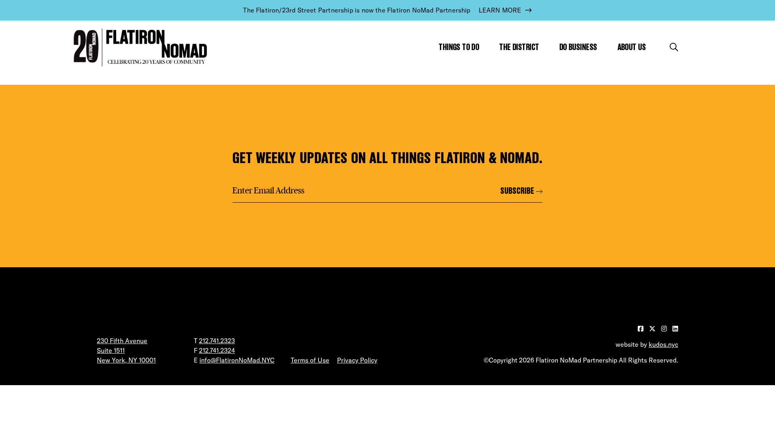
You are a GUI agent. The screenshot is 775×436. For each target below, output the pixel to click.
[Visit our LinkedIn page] (675, 329)
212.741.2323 (217, 341)
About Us (632, 47)
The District (519, 47)
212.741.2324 (217, 350)
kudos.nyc (663, 344)
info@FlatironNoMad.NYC (236, 360)
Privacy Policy (357, 360)
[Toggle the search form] (674, 47)
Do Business (578, 47)
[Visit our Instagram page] (664, 329)
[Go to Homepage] (138, 47)
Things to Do (459, 47)
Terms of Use (310, 360)
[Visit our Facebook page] (641, 329)
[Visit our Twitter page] (653, 329)
